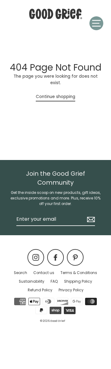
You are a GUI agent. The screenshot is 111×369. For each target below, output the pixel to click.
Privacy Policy (71, 290)
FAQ (54, 281)
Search (20, 272)
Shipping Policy (78, 281)
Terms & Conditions (78, 272)
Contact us (43, 272)
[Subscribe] (90, 219)
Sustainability (31, 281)
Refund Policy (40, 290)
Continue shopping (55, 97)
